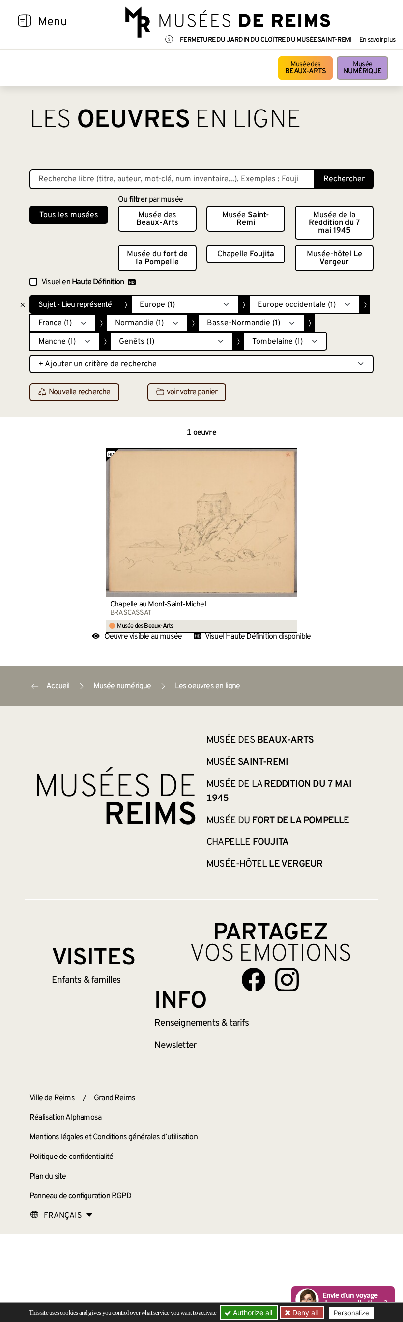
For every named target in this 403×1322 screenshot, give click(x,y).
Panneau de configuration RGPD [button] (80, 1196)
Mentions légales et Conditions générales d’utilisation (113, 1137)
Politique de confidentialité (71, 1157)
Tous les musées (68, 215)
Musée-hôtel (334, 258)
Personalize (351, 1313)
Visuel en (82, 282)
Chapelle (245, 254)
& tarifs (201, 1023)
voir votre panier (192, 392)
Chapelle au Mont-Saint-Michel (158, 604)
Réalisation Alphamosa (65, 1118)
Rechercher (344, 179)
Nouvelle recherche (80, 392)
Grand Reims (114, 1098)
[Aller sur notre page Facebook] (253, 980)
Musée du (157, 258)
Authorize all (251, 1312)
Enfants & (86, 980)
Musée (362, 68)
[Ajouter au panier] (290, 456)
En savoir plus (377, 40)
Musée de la (334, 223)
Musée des (305, 68)
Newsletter (175, 1045)
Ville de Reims (52, 1098)
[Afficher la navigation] (24, 22)
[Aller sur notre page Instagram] (287, 980)
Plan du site (47, 1177)
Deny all (304, 1312)
